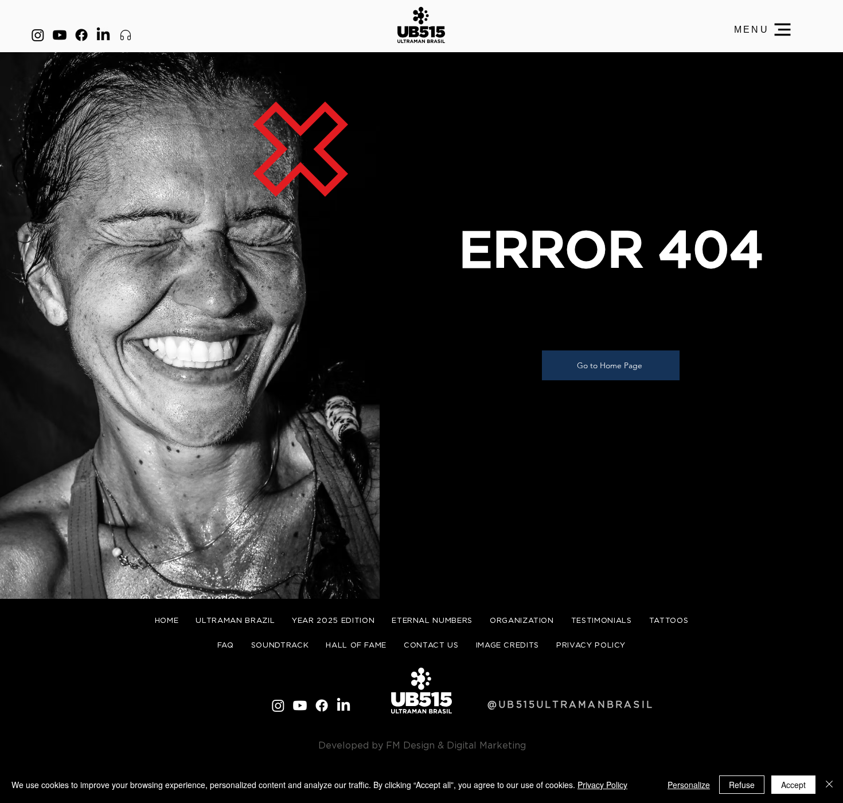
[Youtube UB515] (60, 35)
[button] (763, 29)
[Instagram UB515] (38, 35)
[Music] (125, 35)
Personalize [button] (689, 784)
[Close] (829, 784)
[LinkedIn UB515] (103, 35)
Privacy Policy (602, 784)
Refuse (742, 784)
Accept (793, 784)
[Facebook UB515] (81, 35)
